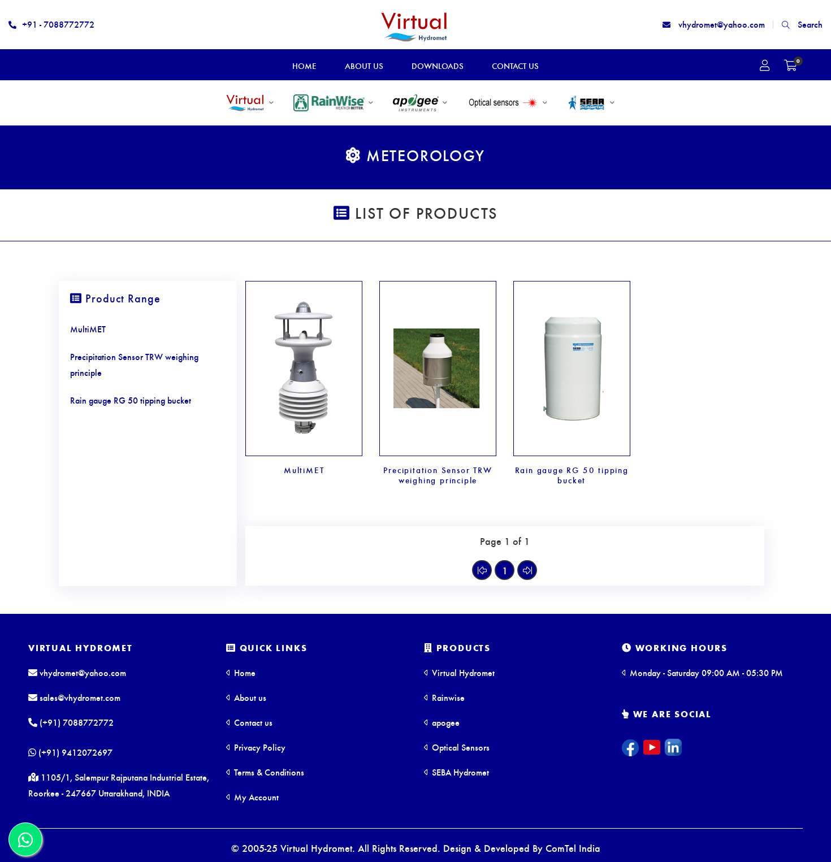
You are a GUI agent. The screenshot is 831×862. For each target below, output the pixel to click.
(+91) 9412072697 (74, 752)
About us (249, 697)
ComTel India (573, 848)
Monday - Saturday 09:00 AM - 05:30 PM (705, 672)
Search (809, 24)
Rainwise (447, 697)
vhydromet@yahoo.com (720, 24)
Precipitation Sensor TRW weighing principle (437, 475)
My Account (255, 797)
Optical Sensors (460, 747)
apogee (445, 722)
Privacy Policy (258, 747)
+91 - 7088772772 (58, 24)
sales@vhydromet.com (78, 697)
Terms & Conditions (268, 772)
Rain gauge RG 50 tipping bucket (572, 475)
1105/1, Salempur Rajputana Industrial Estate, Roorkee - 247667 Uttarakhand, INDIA (118, 785)
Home (244, 672)
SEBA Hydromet (459, 772)
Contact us (252, 722)
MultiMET (304, 470)
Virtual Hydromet (80, 647)
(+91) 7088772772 (75, 722)
